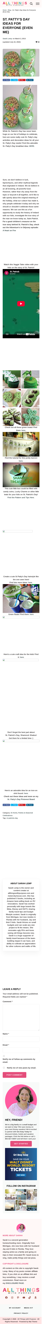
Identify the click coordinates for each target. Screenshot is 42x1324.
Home (5, 10)
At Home (14, 813)
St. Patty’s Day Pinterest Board (21, 799)
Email (6, 1045)
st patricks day (12, 818)
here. (21, 461)
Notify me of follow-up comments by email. (19, 1060)
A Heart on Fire (9, 230)
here (23, 430)
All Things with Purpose (26, 1319)
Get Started (21, 1144)
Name (6, 1034)
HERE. (32, 146)
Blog (9, 10)
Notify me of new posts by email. (21, 1068)
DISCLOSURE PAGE (15, 1283)
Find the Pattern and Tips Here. (21, 497)
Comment (8, 1001)
